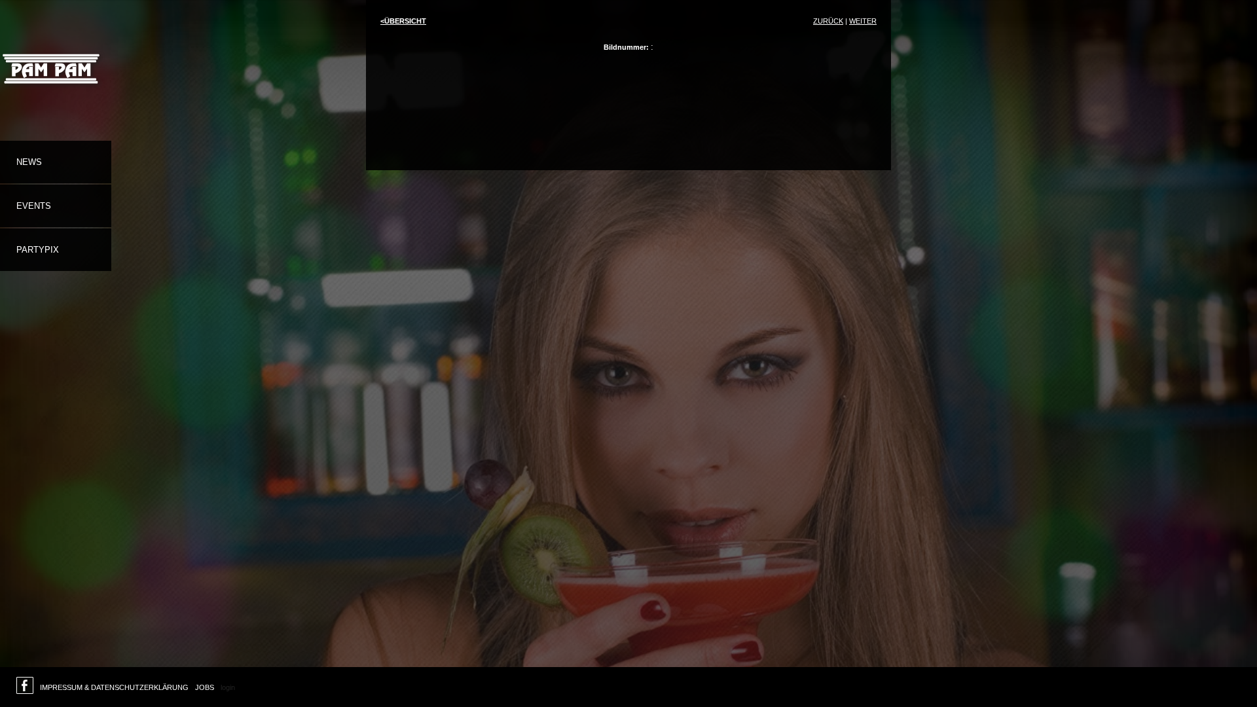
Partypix (37, 250)
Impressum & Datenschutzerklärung (114, 687)
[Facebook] (24, 688)
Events (33, 206)
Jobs (204, 687)
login (228, 687)
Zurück (828, 21)
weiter (863, 21)
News (29, 162)
